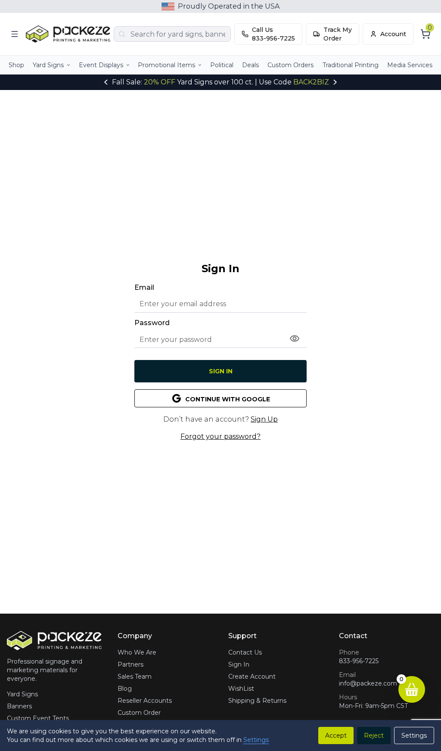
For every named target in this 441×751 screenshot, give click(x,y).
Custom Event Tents (38, 718)
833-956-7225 (359, 661)
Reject (374, 735)
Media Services (409, 65)
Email (144, 287)
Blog (125, 688)
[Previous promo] (106, 82)
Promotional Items (166, 65)
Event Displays (101, 65)
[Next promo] (335, 82)
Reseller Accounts (145, 700)
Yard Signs (48, 65)
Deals (250, 65)
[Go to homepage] (68, 34)
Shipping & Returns (257, 700)
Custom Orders (290, 65)
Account (393, 34)
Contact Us (245, 652)
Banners (19, 706)
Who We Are (137, 652)
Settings (256, 740)
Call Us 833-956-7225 (273, 34)
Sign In (221, 371)
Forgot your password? (220, 436)
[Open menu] (14, 34)
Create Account (252, 676)
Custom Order (139, 713)
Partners (130, 664)
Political (221, 65)
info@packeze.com (368, 683)
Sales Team (135, 676)
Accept (336, 735)
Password (152, 323)
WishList (241, 688)
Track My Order (337, 34)
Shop (16, 65)
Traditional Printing (351, 65)
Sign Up (264, 419)
